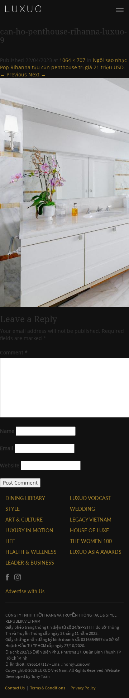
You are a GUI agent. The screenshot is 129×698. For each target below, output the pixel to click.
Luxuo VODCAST (90, 498)
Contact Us (15, 687)
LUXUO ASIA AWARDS (95, 552)
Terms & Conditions (48, 687)
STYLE (12, 509)
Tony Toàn (40, 676)
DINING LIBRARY (25, 498)
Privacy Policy (83, 687)
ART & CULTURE (24, 520)
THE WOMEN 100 (91, 541)
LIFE (10, 541)
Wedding (82, 509)
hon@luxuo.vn (77, 664)
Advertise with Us (24, 591)
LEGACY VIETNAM (90, 520)
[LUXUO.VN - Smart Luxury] (23, 9)
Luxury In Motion (29, 530)
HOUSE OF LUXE (89, 530)
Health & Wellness (31, 552)
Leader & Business (29, 563)
